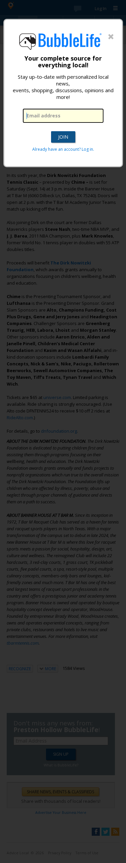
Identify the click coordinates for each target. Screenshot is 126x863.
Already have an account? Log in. (63, 149)
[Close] (111, 37)
